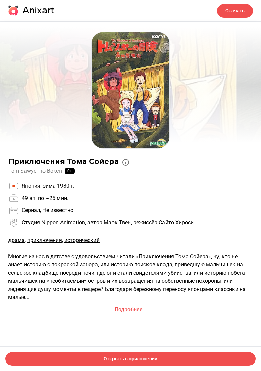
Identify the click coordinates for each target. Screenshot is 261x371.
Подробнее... (131, 309)
